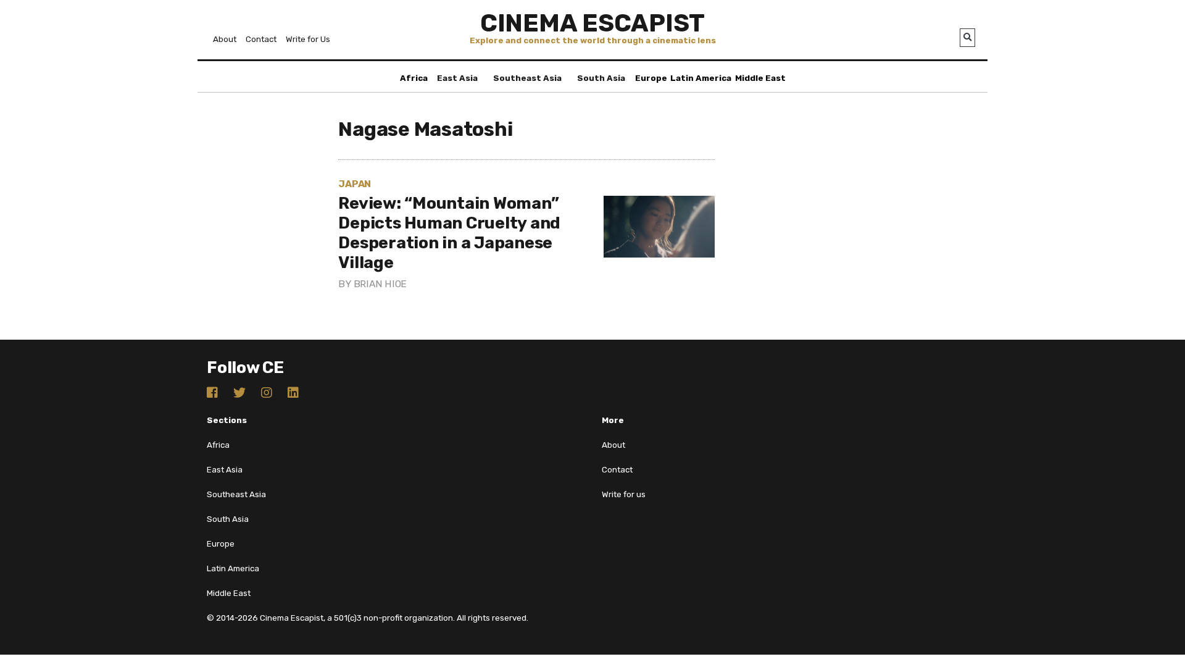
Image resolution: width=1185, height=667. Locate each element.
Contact (261, 39)
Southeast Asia (527, 78)
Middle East (760, 78)
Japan (354, 184)
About (224, 39)
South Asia (601, 78)
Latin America (700, 78)
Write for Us (308, 39)
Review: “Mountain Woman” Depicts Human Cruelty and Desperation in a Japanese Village (449, 232)
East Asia (457, 78)
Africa (414, 78)
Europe (651, 78)
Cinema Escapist (592, 23)
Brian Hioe (380, 284)
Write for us (624, 494)
